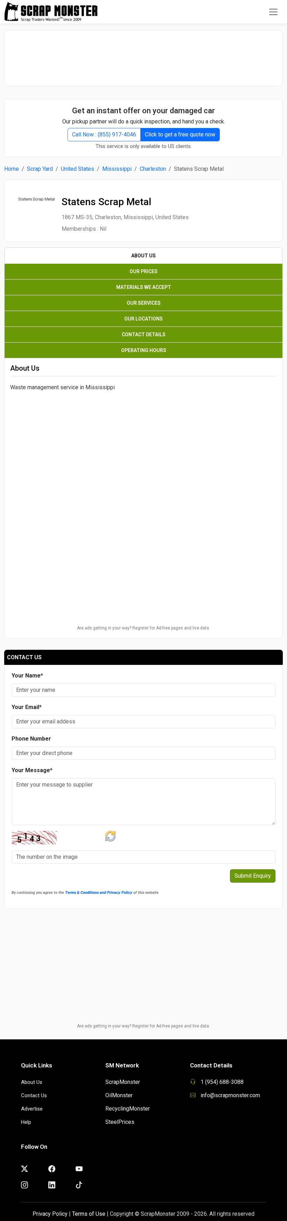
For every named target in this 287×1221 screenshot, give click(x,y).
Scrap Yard (40, 169)
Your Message (32, 770)
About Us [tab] (143, 255)
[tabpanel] (143, 441)
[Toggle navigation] (273, 12)
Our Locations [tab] (143, 319)
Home (11, 169)
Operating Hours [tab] (143, 350)
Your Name (27, 675)
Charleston (153, 169)
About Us (31, 1082)
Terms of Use (88, 1213)
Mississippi (117, 169)
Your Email (27, 707)
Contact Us (34, 1095)
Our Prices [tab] (144, 271)
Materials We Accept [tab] (143, 287)
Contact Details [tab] (144, 334)
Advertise (32, 1109)
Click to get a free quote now (180, 134)
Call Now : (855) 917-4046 (104, 134)
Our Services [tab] (144, 303)
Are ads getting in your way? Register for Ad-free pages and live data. (143, 628)
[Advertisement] (143, 54)
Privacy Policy (50, 1213)
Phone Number (31, 738)
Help (26, 1122)
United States (77, 169)
